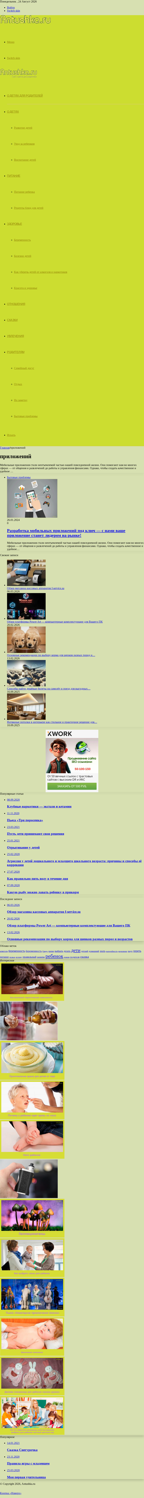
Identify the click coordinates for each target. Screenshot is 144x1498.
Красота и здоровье (25, 287)
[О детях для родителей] (25, 23)
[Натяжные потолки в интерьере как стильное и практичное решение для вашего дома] (26, 718)
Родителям (15, 352)
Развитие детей (23, 127)
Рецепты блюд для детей (28, 207)
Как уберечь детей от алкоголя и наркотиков (40, 271)
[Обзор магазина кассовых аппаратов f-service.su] (26, 585)
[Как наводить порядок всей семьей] (29, 1039)
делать (67, 951)
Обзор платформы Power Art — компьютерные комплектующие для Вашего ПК (55, 621)
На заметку (20, 400)
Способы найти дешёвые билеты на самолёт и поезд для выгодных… (48, 688)
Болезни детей (22, 255)
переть (137, 950)
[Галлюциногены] (32, 1236)
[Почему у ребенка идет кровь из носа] (32, 1118)
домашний (94, 951)
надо (130, 951)
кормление (122, 951)
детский (84, 951)
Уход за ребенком (24, 143)
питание (4, 956)
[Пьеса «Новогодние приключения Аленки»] (32, 1315)
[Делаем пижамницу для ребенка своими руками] (32, 1394)
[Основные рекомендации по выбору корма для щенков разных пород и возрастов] (26, 651)
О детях (13, 111)
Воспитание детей (25, 159)
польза (12, 957)
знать (102, 951)
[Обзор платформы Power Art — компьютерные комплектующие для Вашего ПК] (26, 618)
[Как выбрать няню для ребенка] (32, 1276)
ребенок (54, 956)
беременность (16, 951)
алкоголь (4, 951)
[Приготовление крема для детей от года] (32, 1078)
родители (75, 957)
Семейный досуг (24, 368)
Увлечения (15, 336)
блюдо (45, 951)
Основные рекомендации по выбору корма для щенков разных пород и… (51, 655)
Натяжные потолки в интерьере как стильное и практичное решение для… (52, 722)
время (51, 951)
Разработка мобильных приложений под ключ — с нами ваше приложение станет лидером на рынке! (66, 533)
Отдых (18, 384)
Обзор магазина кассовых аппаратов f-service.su (35, 588)
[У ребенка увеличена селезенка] (32, 1354)
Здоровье (14, 223)
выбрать (59, 951)
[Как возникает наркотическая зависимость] (32, 999)
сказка (84, 956)
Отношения (16, 304)
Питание (13, 175)
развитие (41, 957)
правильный (29, 956)
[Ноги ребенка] (32, 1157)
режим (67, 957)
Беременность (22, 239)
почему (19, 957)
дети (75, 950)
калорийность (112, 951)
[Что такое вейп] (29, 1197)
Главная (4, 447)
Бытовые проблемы (26, 416)
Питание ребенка (24, 191)
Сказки (12, 320)
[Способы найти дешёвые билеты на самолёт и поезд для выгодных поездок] (26, 685)
